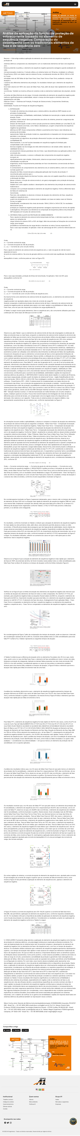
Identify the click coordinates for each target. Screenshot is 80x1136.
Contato (5, 1109)
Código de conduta (8, 1102)
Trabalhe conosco (8, 1099)
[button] (75, 4)
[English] (37, 1089)
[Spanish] (42, 1089)
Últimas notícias (7, 1106)
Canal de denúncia (8, 1104)
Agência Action (47, 1131)
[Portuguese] (40, 1089)
